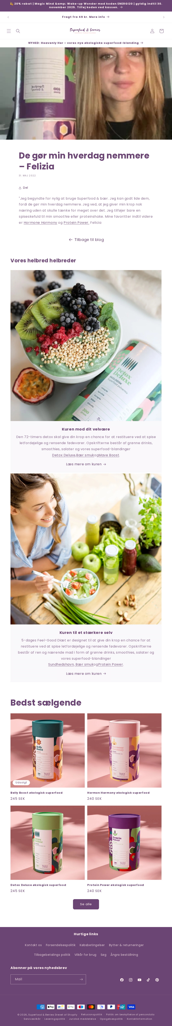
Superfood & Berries (41, 1014)
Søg (104, 955)
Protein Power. (76, 222)
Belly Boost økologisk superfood (36, 793)
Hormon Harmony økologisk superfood (118, 793)
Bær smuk (85, 455)
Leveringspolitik (54, 1019)
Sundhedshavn (61, 664)
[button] (8, 31)
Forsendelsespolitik (61, 945)
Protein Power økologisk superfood (115, 885)
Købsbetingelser (92, 945)
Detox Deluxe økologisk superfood (38, 885)
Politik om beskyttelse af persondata (130, 1014)
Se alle (86, 904)
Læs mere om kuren (84, 464)
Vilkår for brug (85, 955)
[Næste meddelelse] (163, 17)
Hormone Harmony (40, 222)
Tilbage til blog (89, 239)
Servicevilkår (32, 1019)
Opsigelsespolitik (111, 1019)
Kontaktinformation (139, 1019)
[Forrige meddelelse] (8, 17)
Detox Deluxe (63, 455)
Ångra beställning (124, 955)
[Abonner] (81, 979)
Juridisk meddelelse (82, 1019)
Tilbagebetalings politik (52, 955)
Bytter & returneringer (126, 945)
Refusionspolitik (91, 1014)
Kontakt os (33, 945)
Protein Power (110, 664)
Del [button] (25, 188)
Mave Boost (109, 455)
